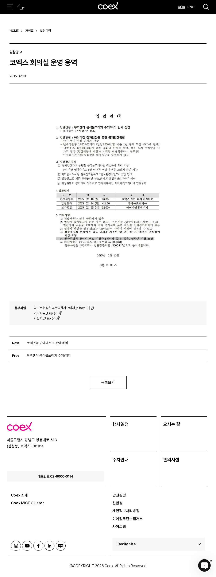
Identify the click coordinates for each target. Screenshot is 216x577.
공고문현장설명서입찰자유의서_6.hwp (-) (62, 308)
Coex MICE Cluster (27, 503)
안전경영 (119, 495)
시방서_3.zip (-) (45, 318)
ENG (190, 7)
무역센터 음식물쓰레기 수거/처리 (49, 356)
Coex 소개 (19, 495)
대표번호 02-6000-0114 (55, 476)
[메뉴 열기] (10, 7)
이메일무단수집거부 (127, 519)
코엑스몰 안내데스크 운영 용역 (47, 343)
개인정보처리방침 (125, 511)
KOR (181, 7)
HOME (14, 31)
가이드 (29, 31)
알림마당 (45, 31)
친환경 (117, 503)
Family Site (126, 544)
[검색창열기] (206, 7)
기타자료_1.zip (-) (46, 313)
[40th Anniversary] (20, 7)
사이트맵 (119, 526)
